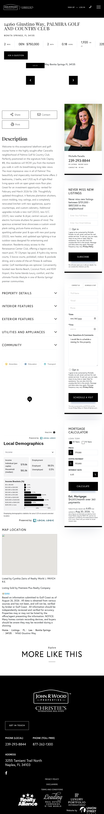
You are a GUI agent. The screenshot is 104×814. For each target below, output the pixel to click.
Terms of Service (89, 408)
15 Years (88, 442)
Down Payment (76, 459)
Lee (30, 630)
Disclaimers (52, 784)
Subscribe (83, 256)
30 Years (76, 442)
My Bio (81, 167)
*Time (71, 325)
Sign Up (71, 7)
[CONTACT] (16, 55)
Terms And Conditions (52, 789)
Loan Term (74, 438)
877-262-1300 (43, 744)
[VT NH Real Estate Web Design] (88, 810)
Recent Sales (83, 164)
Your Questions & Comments (81, 335)
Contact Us (76, 285)
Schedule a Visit (90, 285)
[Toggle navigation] (99, 7)
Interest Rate (75, 470)
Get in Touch (17, 726)
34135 (8, 633)
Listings (15, 630)
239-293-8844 (90, 7)
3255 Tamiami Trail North (23, 762)
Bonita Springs (43, 630)
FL (24, 630)
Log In (82, 7)
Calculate (83, 486)
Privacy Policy (88, 247)
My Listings (73, 164)
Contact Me (73, 167)
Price (71, 448)
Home (5, 630)
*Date (71, 314)
